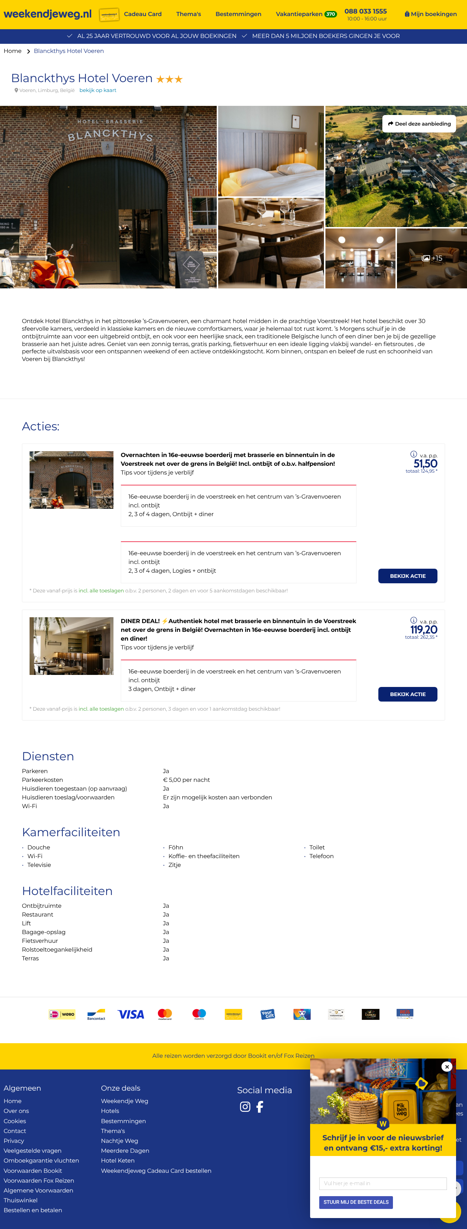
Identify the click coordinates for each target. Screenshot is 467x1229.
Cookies (15, 1121)
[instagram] (245, 1107)
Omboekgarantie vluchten (41, 1160)
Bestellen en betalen (33, 1210)
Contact (15, 1131)
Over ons (16, 1111)
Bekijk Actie (408, 576)
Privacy (14, 1141)
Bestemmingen (239, 14)
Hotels (110, 1111)
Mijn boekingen (433, 14)
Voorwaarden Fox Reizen (39, 1181)
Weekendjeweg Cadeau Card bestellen (156, 1171)
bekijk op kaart (98, 90)
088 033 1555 (365, 11)
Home (13, 51)
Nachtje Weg (119, 1141)
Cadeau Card (143, 14)
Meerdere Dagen (125, 1151)
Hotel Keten (118, 1160)
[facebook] (259, 1107)
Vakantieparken (299, 14)
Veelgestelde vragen (33, 1151)
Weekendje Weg (124, 1101)
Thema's (188, 14)
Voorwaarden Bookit (33, 1171)
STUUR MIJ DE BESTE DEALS (356, 1202)
